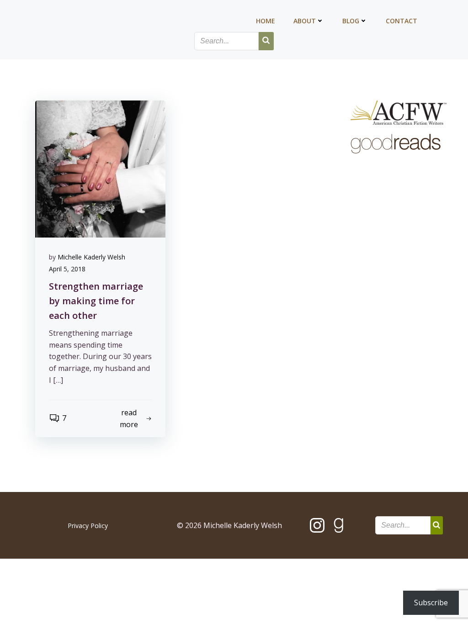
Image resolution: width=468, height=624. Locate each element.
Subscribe (431, 603)
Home (265, 20)
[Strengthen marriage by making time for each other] (100, 168)
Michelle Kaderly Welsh (91, 257)
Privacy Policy (88, 525)
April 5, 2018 (67, 268)
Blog (350, 20)
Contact (401, 20)
